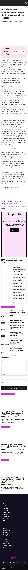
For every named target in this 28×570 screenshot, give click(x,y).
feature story (9, 260)
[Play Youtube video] (14, 193)
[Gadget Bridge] (14, 3)
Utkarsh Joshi (8, 416)
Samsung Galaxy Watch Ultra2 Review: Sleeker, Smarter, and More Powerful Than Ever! (13, 446)
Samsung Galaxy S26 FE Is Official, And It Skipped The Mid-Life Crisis (17, 334)
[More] (26, 28)
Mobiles (3, 322)
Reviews (3, 449)
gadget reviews (8, 203)
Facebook (11, 206)
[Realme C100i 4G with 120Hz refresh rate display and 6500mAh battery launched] (5, 321)
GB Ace (3, 262)
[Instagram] (7, 562)
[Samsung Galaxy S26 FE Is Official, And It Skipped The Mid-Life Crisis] (5, 334)
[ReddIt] (19, 28)
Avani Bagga (8, 21)
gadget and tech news (17, 201)
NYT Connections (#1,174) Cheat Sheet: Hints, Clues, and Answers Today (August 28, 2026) (13, 413)
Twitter (5, 206)
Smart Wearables (5, 344)
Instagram (18, 206)
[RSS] (17, 562)
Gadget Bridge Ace (9, 8)
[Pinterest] (9, 28)
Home (2, 8)
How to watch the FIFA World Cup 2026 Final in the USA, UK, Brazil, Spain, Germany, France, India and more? (13, 480)
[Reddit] (14, 562)
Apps (3, 352)
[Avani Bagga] (2, 21)
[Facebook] (2, 28)
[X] (6, 28)
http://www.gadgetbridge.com (19, 269)
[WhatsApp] (12, 28)
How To (3, 484)
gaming (21, 260)
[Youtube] (24, 562)
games (15, 260)
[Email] (22, 28)
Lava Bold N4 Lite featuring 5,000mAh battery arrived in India (17, 327)
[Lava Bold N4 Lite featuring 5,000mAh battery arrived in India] (5, 327)
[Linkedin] (16, 28)
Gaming (3, 316)
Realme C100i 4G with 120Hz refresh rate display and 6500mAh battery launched (17, 320)
